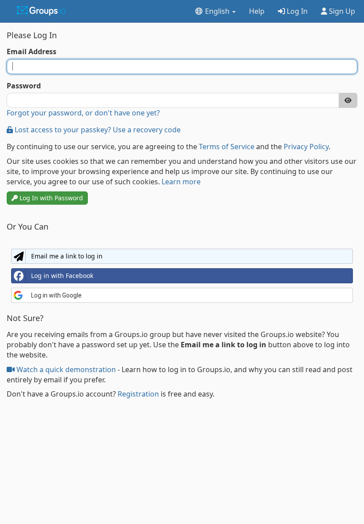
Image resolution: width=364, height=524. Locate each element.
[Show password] (348, 100)
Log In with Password (50, 198)
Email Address (31, 51)
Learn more (181, 182)
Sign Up (341, 11)
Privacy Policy (306, 146)
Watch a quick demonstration (66, 369)
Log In (296, 11)
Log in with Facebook (62, 275)
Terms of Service (226, 146)
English (217, 11)
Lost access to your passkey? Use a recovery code (97, 130)
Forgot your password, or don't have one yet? (83, 113)
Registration (138, 394)
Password (24, 86)
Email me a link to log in (67, 256)
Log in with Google (56, 295)
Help (257, 11)
